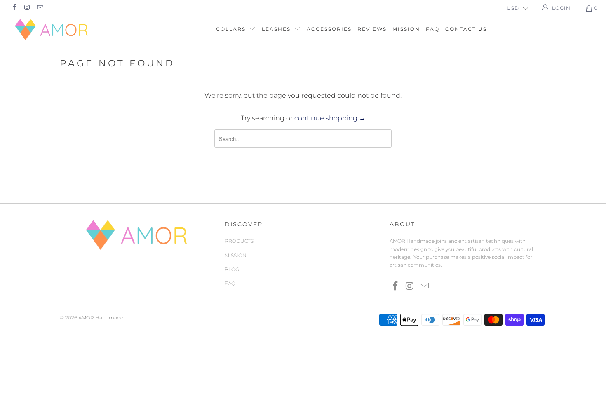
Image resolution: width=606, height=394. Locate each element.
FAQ (432, 29)
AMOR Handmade (100, 317)
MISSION (406, 29)
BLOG (232, 269)
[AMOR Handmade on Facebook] (13, 8)
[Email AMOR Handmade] (39, 8)
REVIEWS (372, 29)
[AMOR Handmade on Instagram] (26, 8)
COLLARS (232, 29)
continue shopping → (330, 118)
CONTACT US (466, 29)
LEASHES (277, 29)
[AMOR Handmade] (52, 29)
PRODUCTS (239, 241)
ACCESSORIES (329, 29)
